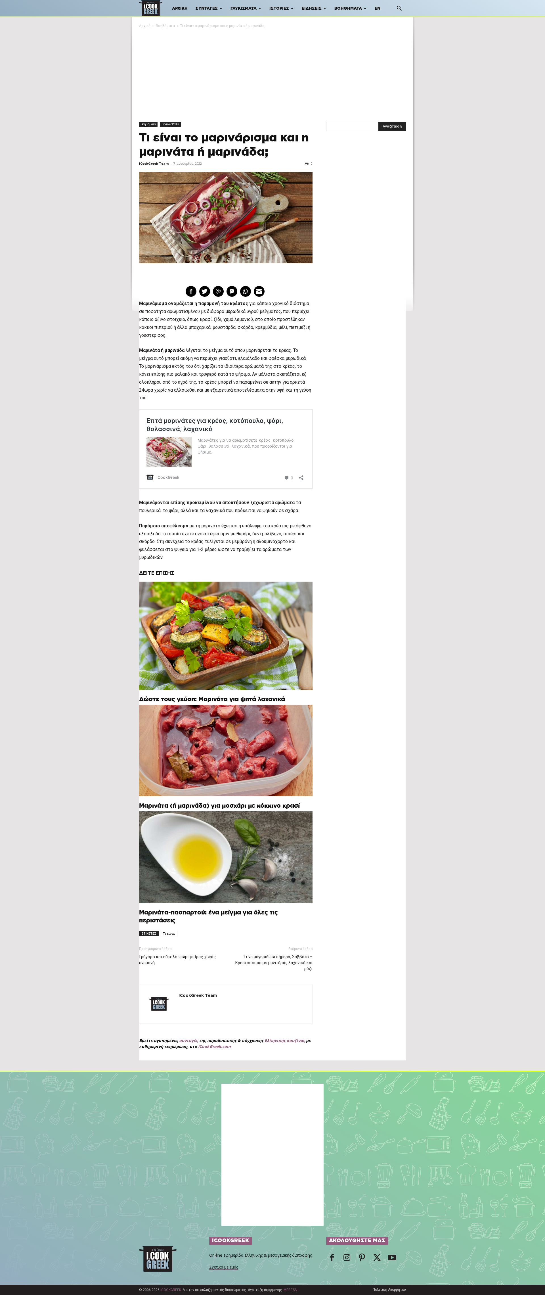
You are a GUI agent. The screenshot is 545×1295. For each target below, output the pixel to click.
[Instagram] (347, 1259)
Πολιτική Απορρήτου (389, 1290)
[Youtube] (392, 1259)
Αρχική (180, 9)
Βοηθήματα (348, 9)
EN (377, 9)
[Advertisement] (272, 71)
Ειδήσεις (312, 9)
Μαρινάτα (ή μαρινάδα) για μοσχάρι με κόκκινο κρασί (219, 806)
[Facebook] (332, 1259)
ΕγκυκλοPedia (170, 124)
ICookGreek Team (154, 163)
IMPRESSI (290, 1290)
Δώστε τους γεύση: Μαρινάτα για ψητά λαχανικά (212, 699)
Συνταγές (207, 9)
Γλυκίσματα (243, 9)
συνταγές (188, 1040)
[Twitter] (377, 1259)
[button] (399, 9)
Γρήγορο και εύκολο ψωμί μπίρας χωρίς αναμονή (177, 959)
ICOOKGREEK (170, 1290)
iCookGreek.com (214, 1046)
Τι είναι (169, 933)
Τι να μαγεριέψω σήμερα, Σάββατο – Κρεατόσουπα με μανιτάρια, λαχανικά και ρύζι (273, 962)
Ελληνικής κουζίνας (285, 1040)
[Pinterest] (362, 1259)
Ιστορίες (279, 9)
